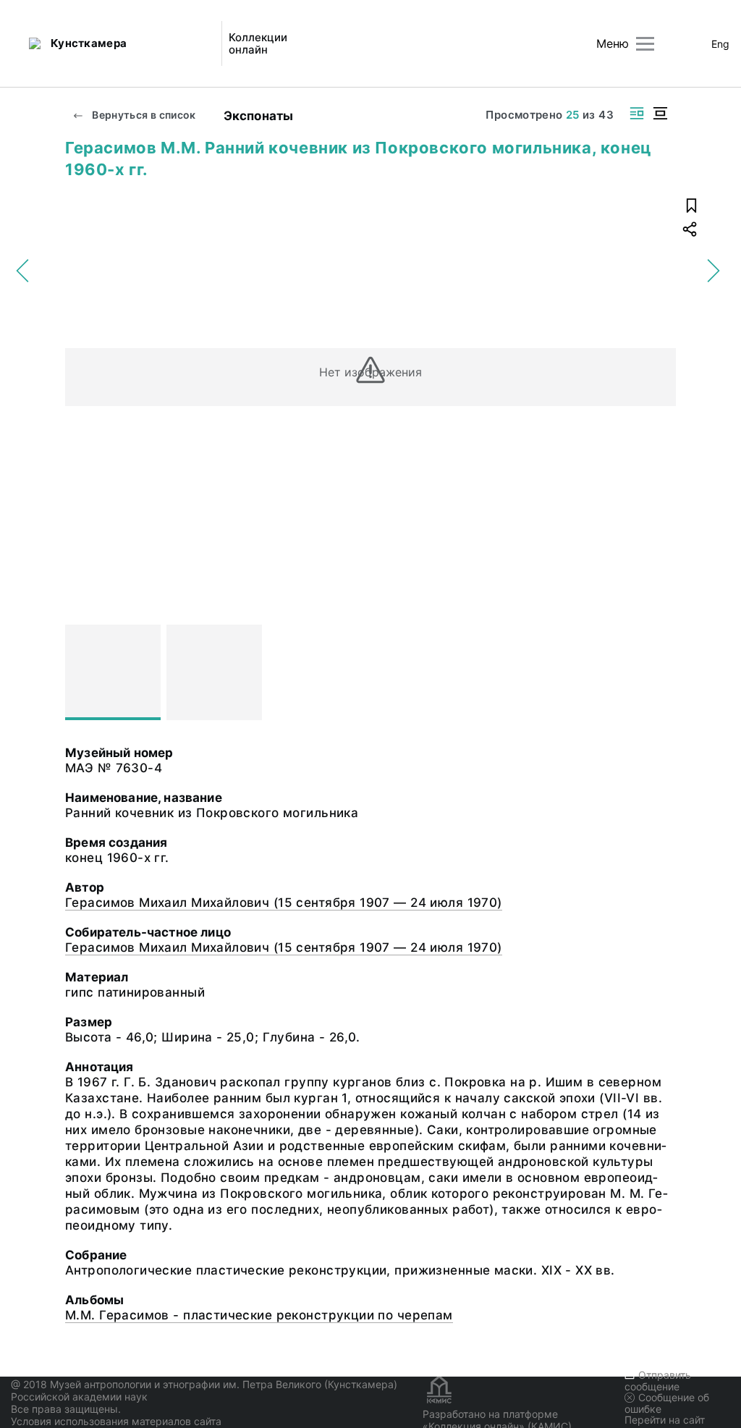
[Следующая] (658, 672)
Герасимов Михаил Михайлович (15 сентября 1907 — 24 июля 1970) (283, 902)
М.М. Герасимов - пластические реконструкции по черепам (259, 1315)
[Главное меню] (645, 44)
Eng (720, 44)
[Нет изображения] (113, 672)
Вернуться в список (143, 115)
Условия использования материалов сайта (116, 1421)
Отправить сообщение (657, 1381)
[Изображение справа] (636, 113)
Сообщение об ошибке (666, 1403)
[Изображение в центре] (660, 113)
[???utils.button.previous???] (82, 672)
